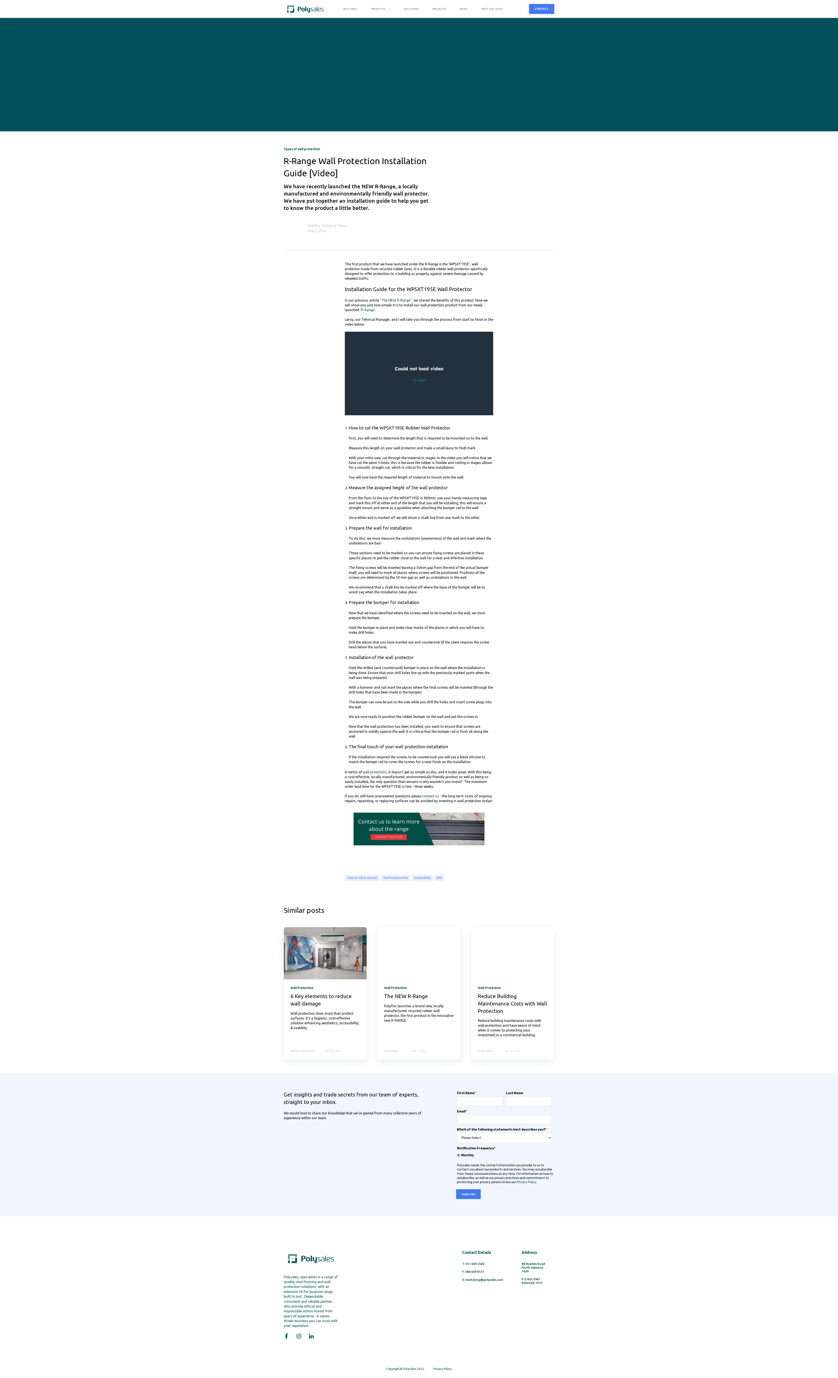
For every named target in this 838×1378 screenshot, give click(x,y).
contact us (430, 796)
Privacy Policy (526, 1182)
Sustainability (422, 877)
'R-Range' (367, 310)
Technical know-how (395, 877)
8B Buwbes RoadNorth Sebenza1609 (533, 1267)
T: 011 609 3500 (473, 1264)
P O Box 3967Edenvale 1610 (532, 1281)
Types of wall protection (362, 877)
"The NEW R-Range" (396, 300)
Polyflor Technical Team (327, 226)
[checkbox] (504, 1155)
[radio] (504, 1155)
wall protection (375, 772)
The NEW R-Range (406, 996)
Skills (439, 877)
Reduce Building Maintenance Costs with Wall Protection (512, 1003)
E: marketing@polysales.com (482, 1280)
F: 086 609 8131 (473, 1271)
